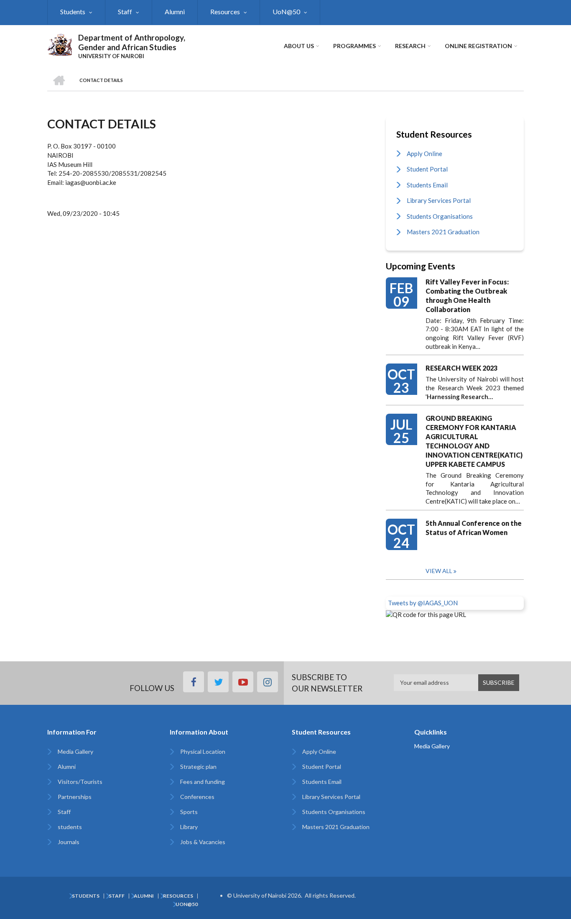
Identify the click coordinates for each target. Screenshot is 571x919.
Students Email (427, 185)
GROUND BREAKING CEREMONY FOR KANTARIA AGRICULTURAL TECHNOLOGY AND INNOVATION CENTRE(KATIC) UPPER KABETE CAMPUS (474, 441)
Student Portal (427, 169)
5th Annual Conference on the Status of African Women (474, 527)
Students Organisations (440, 216)
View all (439, 570)
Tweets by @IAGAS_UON (423, 603)
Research (410, 45)
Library (189, 826)
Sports (189, 811)
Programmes (354, 45)
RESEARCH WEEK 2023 (461, 368)
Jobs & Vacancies (202, 841)
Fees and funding (202, 781)
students (70, 826)
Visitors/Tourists (80, 781)
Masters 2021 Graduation (443, 232)
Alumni (175, 11)
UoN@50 (286, 11)
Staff (125, 11)
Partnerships (75, 796)
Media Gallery (75, 751)
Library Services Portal (439, 200)
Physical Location (202, 751)
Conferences (197, 796)
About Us (299, 45)
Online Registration (478, 45)
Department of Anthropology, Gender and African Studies (131, 42)
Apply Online (424, 153)
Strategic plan (198, 766)
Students (72, 11)
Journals (68, 841)
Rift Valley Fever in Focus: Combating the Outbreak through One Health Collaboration (467, 295)
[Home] (59, 43)
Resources (225, 11)
